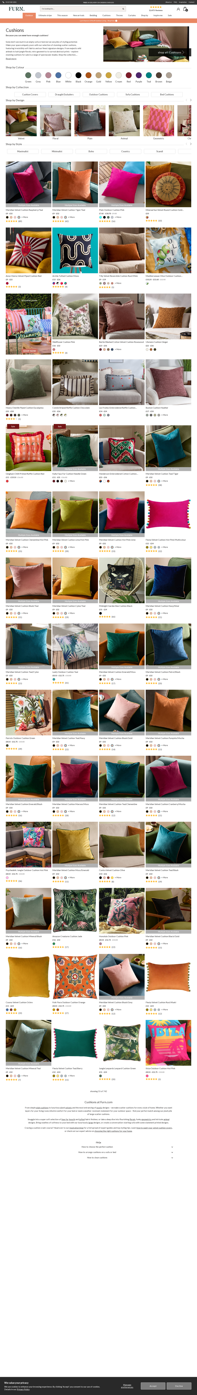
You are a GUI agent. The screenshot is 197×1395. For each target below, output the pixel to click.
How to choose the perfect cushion (97, 1147)
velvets (68, 1107)
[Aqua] (100, 217)
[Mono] (57, 283)
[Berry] (54, 481)
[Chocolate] (108, 349)
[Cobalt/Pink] (54, 283)
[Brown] (11, 415)
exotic (99, 1107)
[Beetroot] (7, 415)
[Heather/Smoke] (104, 283)
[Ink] (112, 349)
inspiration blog (76, 1128)
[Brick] (108, 877)
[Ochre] (15, 1009)
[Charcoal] (15, 415)
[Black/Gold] (7, 217)
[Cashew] (104, 349)
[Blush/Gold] (11, 217)
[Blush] (104, 877)
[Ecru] (147, 349)
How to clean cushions (97, 1157)
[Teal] (54, 679)
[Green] (7, 745)
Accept (153, 1386)
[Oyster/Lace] (108, 283)
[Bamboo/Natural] (151, 547)
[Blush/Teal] (19, 217)
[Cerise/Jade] (104, 481)
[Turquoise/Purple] (65, 283)
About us (169, 2)
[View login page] (178, 9)
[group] (28, 78)
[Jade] (54, 943)
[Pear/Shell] (112, 283)
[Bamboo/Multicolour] (147, 547)
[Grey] (112, 217)
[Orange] (104, 415)
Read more (11, 59)
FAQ (175, 2)
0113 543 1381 (11, 2)
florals (132, 1119)
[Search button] (123, 8)
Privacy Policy (23, 1389)
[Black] (104, 217)
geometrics (147, 1119)
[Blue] (147, 415)
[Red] (7, 283)
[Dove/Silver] (158, 547)
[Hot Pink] (7, 877)
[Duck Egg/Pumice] (100, 283)
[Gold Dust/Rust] (147, 217)
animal (166, 1119)
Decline (179, 1386)
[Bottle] (108, 217)
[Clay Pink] (57, 415)
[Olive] (65, 415)
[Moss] (61, 415)
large (90, 1122)
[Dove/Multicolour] (155, 547)
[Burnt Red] (100, 349)
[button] (186, 100)
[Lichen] (155, 349)
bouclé (72, 1119)
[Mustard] (112, 877)
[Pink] (54, 349)
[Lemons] (100, 415)
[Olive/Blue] (147, 283)
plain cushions (42, 1107)
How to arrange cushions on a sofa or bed (97, 1152)
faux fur (64, 1119)
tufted (82, 1119)
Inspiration (183, 2)
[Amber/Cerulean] (100, 481)
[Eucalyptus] (19, 415)
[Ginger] (151, 349)
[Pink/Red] (61, 283)
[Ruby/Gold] (108, 481)
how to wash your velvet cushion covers (154, 1128)
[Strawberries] (108, 415)
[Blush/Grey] (15, 217)
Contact (191, 2)
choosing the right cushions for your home (113, 1131)
